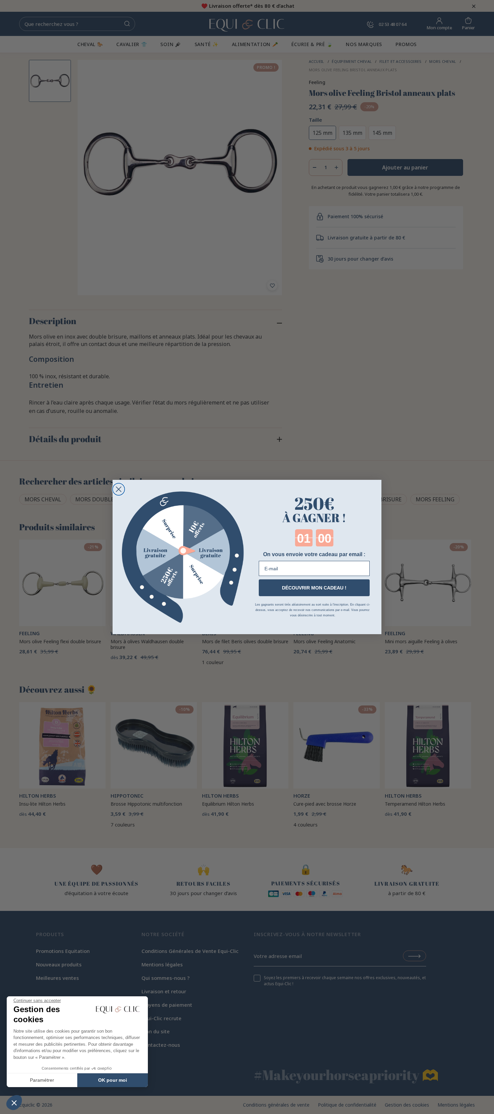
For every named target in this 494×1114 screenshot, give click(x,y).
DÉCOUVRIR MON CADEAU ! (314, 587)
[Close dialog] (119, 489)
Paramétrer (42, 1080)
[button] (14, 1102)
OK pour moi (112, 1080)
